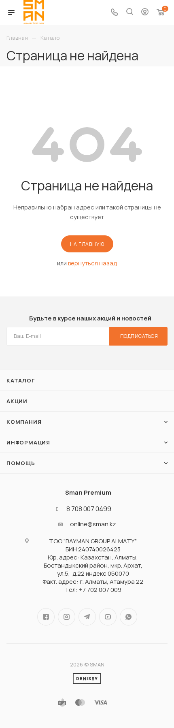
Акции (17, 401)
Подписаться (139, 336)
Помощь (20, 463)
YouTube (108, 617)
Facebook (46, 617)
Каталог (20, 380)
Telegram (87, 617)
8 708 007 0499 (88, 509)
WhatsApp (128, 617)
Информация (28, 442)
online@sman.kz (93, 524)
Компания (23, 421)
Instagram (66, 617)
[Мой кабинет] (145, 13)
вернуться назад (92, 263)
